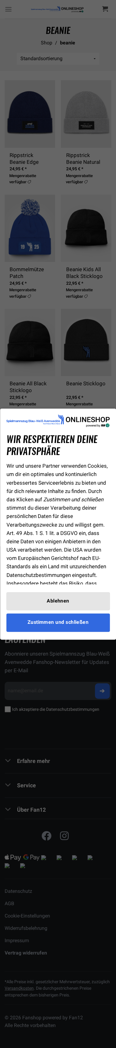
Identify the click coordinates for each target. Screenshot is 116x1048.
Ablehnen (58, 601)
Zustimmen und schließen (58, 622)
